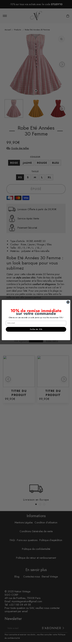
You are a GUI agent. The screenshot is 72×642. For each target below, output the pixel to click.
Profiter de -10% (36, 329)
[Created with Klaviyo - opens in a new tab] (36, 341)
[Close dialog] (68, 302)
